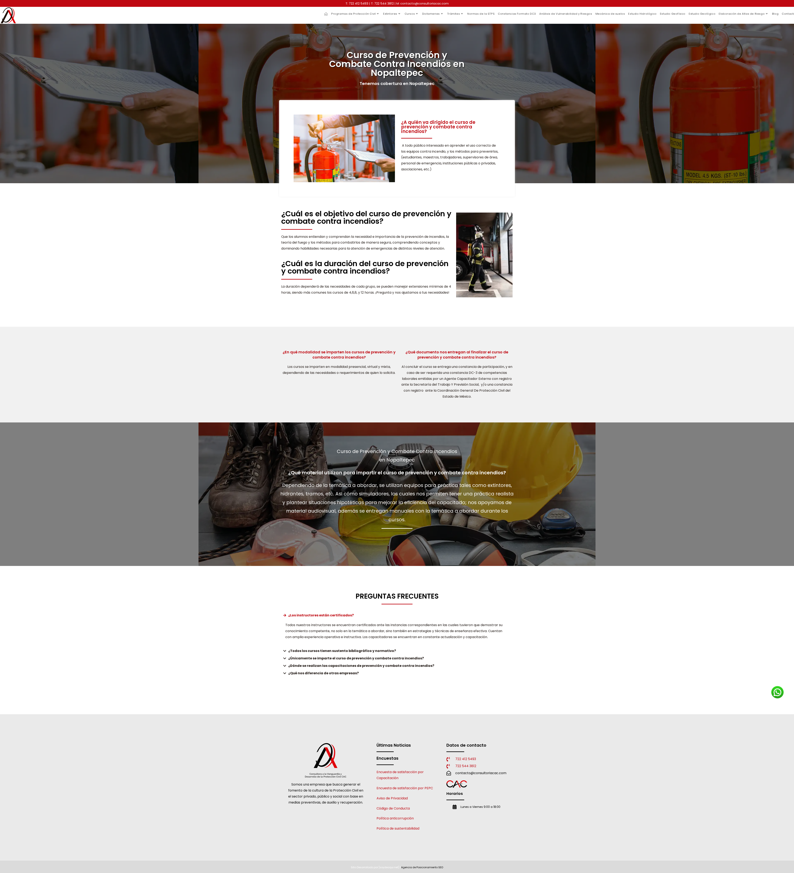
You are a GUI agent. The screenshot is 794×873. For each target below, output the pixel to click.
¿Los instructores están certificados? (321, 615)
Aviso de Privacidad (392, 798)
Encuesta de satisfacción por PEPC (405, 788)
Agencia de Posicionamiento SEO (422, 867)
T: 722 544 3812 (382, 3)
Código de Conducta (393, 808)
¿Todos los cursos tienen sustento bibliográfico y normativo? (342, 650)
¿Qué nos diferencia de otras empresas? (323, 673)
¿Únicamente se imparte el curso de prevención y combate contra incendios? (356, 658)
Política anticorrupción (395, 818)
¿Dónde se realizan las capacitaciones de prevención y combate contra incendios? (361, 665)
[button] (397, 615)
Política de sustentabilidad (398, 828)
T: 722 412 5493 (357, 3)
